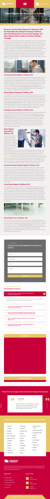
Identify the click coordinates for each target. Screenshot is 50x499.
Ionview (22, 433)
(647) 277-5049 (43, 4)
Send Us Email (33, 483)
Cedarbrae (10, 440)
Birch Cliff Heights (11, 435)
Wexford (35, 447)
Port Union (22, 450)
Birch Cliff (10, 433)
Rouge (21, 452)
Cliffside (9, 448)
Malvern (22, 438)
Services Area (8, 484)
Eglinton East (10, 452)
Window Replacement (10, 482)
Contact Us (7, 487)
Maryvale (22, 440)
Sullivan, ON (32, 488)
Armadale (10, 428)
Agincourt (10, 426)
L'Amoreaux (22, 435)
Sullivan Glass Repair (25, 496)
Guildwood (22, 428)
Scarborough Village (37, 432)
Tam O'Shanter (36, 440)
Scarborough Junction (37, 430)
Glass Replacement (9, 480)
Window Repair (8, 477)
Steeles (34, 435)
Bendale (9, 431)
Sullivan (9, 24)
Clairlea (9, 443)
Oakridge (22, 448)
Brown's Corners (11, 438)
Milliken (22, 443)
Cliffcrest (9, 445)
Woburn (34, 449)
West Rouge (35, 444)
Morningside (23, 445)
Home (5, 24)
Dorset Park (10, 450)
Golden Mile (22, 426)
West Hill (35, 442)
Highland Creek (23, 431)
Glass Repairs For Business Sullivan (20, 24)
